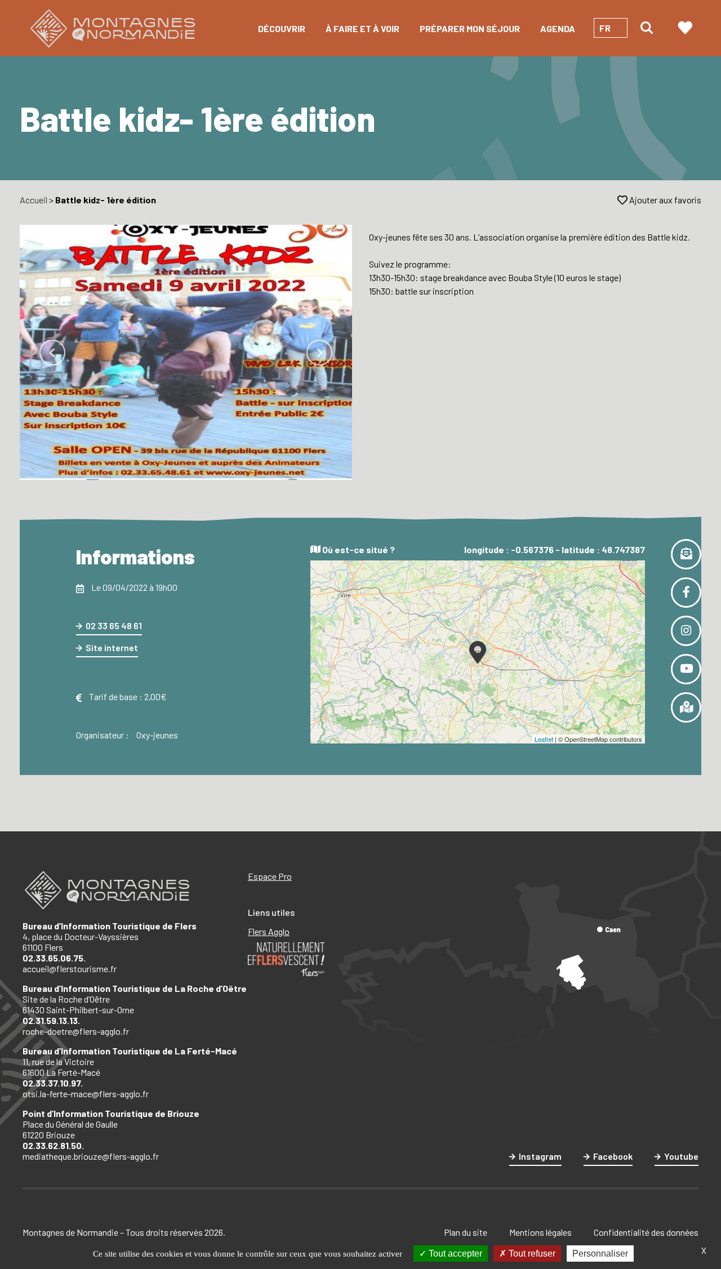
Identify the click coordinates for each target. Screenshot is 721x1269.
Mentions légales (540, 1232)
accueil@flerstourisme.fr (70, 968)
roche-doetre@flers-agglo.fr (76, 1031)
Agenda (557, 28)
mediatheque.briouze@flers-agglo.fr (91, 1156)
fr (605, 28)
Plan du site (465, 1232)
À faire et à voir (362, 28)
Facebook (613, 1156)
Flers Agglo (269, 931)
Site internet (112, 647)
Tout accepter (454, 1253)
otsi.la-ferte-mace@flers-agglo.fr (86, 1093)
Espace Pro (270, 876)
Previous (52, 353)
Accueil (33, 199)
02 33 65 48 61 (114, 625)
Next (319, 353)
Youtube (681, 1156)
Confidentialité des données (646, 1232)
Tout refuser (530, 1253)
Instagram (540, 1156)
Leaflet (544, 738)
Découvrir (281, 28)
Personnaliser (600, 1253)
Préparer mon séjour (470, 28)
